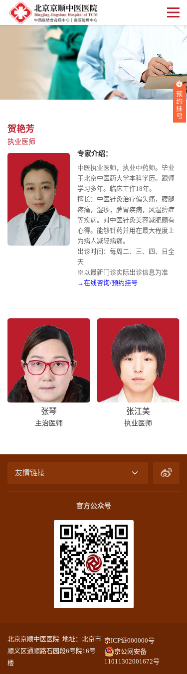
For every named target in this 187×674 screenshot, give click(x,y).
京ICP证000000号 (129, 640)
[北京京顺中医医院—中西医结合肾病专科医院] (52, 12)
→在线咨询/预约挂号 (107, 282)
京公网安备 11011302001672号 (132, 652)
